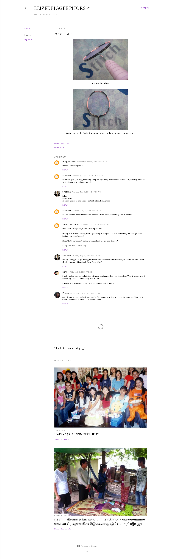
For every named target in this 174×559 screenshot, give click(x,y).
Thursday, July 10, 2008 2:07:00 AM (86, 192)
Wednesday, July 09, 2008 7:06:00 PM (92, 162)
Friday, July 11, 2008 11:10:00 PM (82, 272)
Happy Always (69, 161)
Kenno (65, 272)
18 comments (66, 439)
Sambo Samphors (70, 224)
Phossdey (67, 293)
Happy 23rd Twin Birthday (76, 434)
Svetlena (66, 192)
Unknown (67, 175)
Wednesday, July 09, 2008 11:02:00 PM (88, 176)
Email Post (65, 144)
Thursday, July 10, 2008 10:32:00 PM (86, 256)
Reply (65, 170)
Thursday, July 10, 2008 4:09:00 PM (87, 211)
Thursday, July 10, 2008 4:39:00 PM (94, 225)
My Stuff (28, 39)
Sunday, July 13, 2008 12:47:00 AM (86, 293)
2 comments (66, 529)
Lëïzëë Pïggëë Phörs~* (62, 8)
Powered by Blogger (89, 546)
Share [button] (27, 28)
